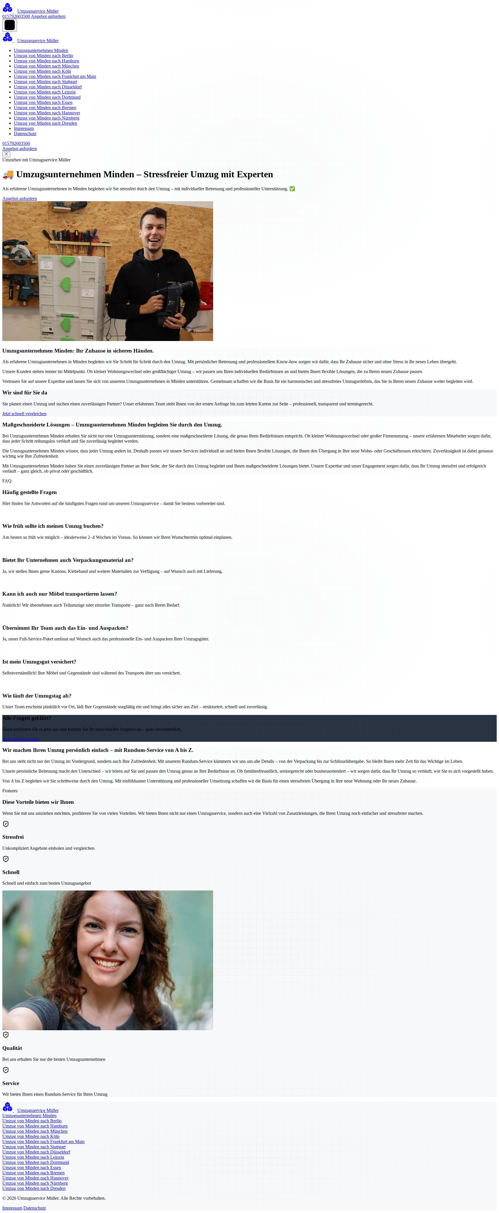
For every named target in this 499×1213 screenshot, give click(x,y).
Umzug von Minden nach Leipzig (45, 92)
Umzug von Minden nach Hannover (47, 112)
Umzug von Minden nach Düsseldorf (48, 86)
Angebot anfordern (48, 16)
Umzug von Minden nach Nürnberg (46, 117)
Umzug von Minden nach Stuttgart (45, 81)
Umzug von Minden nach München (46, 66)
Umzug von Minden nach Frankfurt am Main (55, 76)
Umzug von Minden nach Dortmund (47, 97)
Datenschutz (25, 133)
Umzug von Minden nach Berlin (43, 55)
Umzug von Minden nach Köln (42, 71)
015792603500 (16, 16)
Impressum (24, 128)
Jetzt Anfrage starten (20, 739)
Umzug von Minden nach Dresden (45, 123)
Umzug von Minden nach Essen (43, 102)
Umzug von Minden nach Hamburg (46, 60)
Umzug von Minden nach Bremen (45, 107)
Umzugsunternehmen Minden (41, 50)
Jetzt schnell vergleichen (24, 413)
